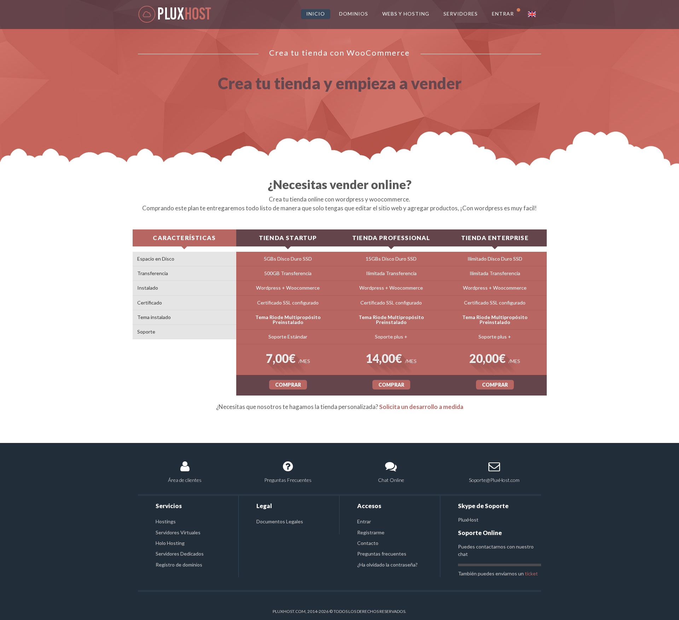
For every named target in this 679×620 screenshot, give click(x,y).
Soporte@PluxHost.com (494, 480)
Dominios (353, 14)
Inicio (315, 14)
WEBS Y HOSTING (406, 14)
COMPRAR (288, 385)
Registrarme (370, 532)
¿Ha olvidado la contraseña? (387, 565)
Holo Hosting (170, 543)
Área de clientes (185, 480)
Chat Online (391, 480)
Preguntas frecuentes (381, 554)
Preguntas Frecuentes (288, 480)
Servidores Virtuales (178, 532)
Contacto (367, 543)
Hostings (166, 521)
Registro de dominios (179, 565)
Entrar (364, 521)
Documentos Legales (279, 521)
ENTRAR (503, 14)
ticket (531, 573)
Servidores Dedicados (180, 554)
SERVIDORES (460, 14)
